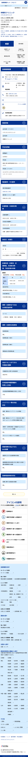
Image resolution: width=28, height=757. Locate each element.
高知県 (9, 702)
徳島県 (9, 699)
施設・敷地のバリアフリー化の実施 (12, 411)
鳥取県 (9, 693)
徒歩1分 (20, 317)
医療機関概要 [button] (6, 69)
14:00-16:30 (13, 225)
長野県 (22, 678)
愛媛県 (22, 699)
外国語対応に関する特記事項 (10, 371)
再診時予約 (5, 287)
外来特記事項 (6, 228)
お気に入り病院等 (5, 611)
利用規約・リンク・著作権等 (8, 737)
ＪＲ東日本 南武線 (8, 317)
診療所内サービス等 (21, 49)
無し (4, 334)
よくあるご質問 (19, 727)
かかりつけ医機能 (7, 62)
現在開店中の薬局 (5, 627)
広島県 (9, 696)
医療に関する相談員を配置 (9, 482)
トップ (2, 5)
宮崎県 (22, 708)
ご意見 (2, 721)
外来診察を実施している (9, 297)
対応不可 (5, 374)
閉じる (14, 494)
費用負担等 (7, 56)
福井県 (9, 678)
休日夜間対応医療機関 (20, 579)
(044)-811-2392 (13, 94)
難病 (19, 597)
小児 (19, 591)
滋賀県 (16, 684)
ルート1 (5, 313)
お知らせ (3, 727)
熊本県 (9, 708)
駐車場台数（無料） (8, 344)
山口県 (16, 696)
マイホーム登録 (5, 724)
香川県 (16, 699)
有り (4, 459)
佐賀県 (16, 705)
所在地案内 (19, 737)
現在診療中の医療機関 (6, 579)
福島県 (22, 664)
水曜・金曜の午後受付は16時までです (12, 231)
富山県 (16, 675)
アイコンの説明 (22, 104)
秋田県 (9, 664)
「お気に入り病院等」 (20, 20)
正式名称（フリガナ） (8, 129)
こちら (17, 505)
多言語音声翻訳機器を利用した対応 (12, 391)
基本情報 (21, 44)
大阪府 (9, 687)
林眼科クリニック (7, 139)
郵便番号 (5, 153)
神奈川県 (10, 672)
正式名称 (5, 136)
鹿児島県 (10, 711)
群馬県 (22, 667)
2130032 (5, 156)
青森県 (9, 661)
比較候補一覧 (18, 611)
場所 (19, 585)
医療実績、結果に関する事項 (21, 62)
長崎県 (22, 705)
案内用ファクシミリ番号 (9, 195)
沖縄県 (9, 714)
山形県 (16, 664)
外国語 (11, 588)
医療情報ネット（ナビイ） (9, 2)
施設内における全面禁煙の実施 (11, 455)
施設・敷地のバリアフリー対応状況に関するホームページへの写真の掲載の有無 (13, 419)
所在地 (4, 160)
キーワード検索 (5, 573)
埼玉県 (9, 669)
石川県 (22, 675)
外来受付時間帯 (7, 221)
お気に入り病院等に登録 (7, 18)
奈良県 (22, 687)
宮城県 (22, 661)
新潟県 (9, 675)
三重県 (9, 684)
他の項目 (11, 605)
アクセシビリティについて (7, 739)
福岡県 (9, 705)
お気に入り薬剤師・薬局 (7, 640)
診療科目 (11, 585)
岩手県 (16, 661)
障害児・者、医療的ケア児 (16, 594)
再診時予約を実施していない (10, 290)
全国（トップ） (5, 647)
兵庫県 (16, 687)
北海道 (9, 658)
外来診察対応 (6, 293)
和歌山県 (10, 690)
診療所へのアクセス (7, 49)
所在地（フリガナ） (8, 169)
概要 (7, 43)
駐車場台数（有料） (8, 338)
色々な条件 (21, 634)
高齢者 (11, 591)
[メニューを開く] (25, 2)
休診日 (4, 246)
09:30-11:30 (6, 225)
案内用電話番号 (7, 188)
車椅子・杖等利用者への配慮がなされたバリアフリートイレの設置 (13, 428)
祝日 (18, 253)
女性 (10, 597)
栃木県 (16, 667)
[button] (14, 123)
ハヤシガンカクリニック (9, 132)
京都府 (22, 684)
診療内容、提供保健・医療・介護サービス (21, 56)
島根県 (16, 693)
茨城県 (9, 667)
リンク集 (3, 730)
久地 (15, 317)
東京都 (22, 669)
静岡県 (16, 681)
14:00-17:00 (13, 218)
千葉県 (16, 669)
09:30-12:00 (6, 218)
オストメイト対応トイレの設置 (11, 435)
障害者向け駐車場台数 (8, 351)
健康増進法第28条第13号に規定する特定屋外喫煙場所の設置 (13, 463)
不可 (4, 394)
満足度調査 (17, 721)
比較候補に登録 (5, 24)
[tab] (7, 44)
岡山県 (22, 693)
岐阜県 (9, 681)
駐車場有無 (5, 331)
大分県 (16, 708)
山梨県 (16, 678)
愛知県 (22, 681)
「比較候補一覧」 (15, 27)
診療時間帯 (5, 215)
